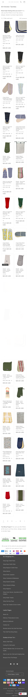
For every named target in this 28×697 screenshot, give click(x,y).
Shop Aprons (6, 571)
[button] (3, 2)
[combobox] (23, 694)
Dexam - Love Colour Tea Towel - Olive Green (20, 505)
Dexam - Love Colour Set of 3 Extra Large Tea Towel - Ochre (6, 428)
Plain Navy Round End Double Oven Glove (20, 452)
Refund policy (21, 688)
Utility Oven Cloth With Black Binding (20, 350)
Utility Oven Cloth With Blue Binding (20, 36)
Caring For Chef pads (9, 645)
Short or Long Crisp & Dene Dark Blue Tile (7, 182)
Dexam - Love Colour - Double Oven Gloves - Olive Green (6, 158)
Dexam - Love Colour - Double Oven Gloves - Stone (6, 270)
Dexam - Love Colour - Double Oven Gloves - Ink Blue (20, 480)
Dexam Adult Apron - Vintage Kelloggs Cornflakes (7, 402)
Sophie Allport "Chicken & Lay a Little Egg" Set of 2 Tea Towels (7, 297)
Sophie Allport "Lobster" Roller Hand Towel (19, 157)
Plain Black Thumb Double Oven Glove (7, 323)
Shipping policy (9, 693)
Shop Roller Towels (8, 597)
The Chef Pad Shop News (10, 632)
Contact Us (6, 625)
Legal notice (15, 695)
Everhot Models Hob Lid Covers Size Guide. (13, 649)
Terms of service (19, 690)
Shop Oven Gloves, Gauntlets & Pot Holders (13, 593)
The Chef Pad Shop (12, 688)
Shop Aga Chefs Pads (9, 560)
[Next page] (24, 521)
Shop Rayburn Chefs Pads (10, 567)
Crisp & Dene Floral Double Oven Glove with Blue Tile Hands (20, 128)
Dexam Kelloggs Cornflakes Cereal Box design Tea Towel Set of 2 (20, 324)
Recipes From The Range (10, 657)
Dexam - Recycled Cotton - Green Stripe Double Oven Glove (20, 183)
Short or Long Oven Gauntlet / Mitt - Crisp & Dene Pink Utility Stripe (20, 99)
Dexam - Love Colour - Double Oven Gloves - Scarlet (6, 506)
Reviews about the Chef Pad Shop (12, 628)
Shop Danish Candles (9, 581)
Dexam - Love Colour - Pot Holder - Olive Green (7, 376)
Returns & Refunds (8, 621)
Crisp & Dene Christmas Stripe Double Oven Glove (20, 376)
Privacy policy (10, 690)
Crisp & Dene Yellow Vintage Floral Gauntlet (6, 244)
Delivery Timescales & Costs (11, 617)
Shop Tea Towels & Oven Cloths (12, 604)
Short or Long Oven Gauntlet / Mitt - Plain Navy (7, 128)
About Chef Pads (7, 641)
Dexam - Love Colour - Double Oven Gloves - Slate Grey (19, 270)
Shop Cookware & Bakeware (11, 578)
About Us (5, 614)
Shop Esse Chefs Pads (9, 564)
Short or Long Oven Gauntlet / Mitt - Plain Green (20, 213)
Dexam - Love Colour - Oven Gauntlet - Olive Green (20, 402)
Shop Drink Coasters (8, 574)
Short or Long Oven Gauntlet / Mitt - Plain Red (7, 213)
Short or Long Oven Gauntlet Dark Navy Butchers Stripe (7, 68)
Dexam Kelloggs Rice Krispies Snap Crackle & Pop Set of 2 (7, 351)
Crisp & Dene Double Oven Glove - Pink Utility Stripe (7, 98)
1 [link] (3, 521)
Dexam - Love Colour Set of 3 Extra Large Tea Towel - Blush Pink (20, 297)
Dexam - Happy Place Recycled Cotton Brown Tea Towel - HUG (7, 480)
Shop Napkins (7, 588)
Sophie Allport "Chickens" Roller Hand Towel (20, 427)
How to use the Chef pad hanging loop (13, 654)
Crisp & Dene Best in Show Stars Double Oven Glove (20, 244)
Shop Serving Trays (8, 601)
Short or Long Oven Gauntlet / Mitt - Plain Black (20, 67)
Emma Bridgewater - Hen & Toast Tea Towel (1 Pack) (7, 452)
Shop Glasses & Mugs (9, 585)
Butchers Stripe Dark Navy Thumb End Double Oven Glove (7, 37)
